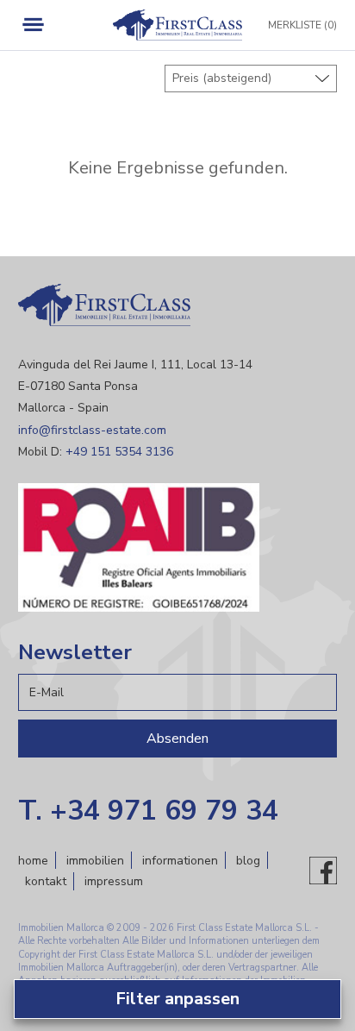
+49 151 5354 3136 (119, 451)
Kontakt (45, 881)
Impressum (113, 881)
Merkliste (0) (302, 25)
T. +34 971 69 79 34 (148, 810)
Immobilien (95, 860)
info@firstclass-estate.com (92, 430)
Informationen (180, 860)
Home (33, 860)
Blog (248, 860)
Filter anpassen (177, 998)
